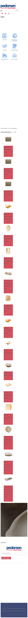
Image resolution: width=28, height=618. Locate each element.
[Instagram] (6, 13)
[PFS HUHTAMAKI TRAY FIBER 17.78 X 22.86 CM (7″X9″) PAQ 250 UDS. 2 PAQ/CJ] (8, 479)
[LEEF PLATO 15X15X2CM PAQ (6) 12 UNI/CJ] (8, 384)
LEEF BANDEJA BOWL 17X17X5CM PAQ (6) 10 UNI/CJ (8, 216)
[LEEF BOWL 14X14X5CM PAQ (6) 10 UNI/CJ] (8, 320)
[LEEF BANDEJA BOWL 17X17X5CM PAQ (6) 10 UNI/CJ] (8, 206)
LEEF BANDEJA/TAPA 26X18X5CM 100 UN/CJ (8, 308)
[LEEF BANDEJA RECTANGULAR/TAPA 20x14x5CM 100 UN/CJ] (8, 273)
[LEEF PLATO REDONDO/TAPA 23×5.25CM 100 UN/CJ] (8, 454)
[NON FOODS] (15, 57)
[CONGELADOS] (15, 48)
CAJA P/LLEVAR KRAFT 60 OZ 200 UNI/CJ (7, 194)
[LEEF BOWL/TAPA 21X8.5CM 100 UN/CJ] (8, 365)
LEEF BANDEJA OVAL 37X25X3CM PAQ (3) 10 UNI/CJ (8, 239)
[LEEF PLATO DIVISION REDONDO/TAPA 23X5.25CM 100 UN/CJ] (8, 429)
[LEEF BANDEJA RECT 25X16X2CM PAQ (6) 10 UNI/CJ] (8, 250)
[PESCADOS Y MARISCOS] (15, 37)
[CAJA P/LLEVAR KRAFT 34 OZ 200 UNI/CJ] (8, 139)
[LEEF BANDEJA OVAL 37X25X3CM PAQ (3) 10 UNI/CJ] (8, 228)
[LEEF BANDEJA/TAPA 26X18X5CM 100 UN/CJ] (8, 298)
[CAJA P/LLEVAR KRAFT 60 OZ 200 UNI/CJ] (8, 184)
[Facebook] (3, 13)
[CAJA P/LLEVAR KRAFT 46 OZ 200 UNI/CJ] (8, 161)
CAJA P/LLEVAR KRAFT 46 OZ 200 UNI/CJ (7, 172)
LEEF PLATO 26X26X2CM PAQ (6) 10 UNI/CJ (8, 417)
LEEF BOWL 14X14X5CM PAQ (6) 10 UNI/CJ (8, 331)
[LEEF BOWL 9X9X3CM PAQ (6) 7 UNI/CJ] (8, 342)
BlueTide (14, 613)
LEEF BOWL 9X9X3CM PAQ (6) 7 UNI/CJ (8, 353)
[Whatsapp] (10, 13)
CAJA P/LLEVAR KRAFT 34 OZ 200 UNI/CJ (7, 149)
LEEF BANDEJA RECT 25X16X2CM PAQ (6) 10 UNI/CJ (8, 261)
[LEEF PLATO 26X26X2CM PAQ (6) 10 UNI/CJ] (8, 407)
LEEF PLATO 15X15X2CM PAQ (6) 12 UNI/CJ (8, 395)
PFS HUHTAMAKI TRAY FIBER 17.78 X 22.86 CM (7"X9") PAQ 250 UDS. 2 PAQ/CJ (8, 491)
